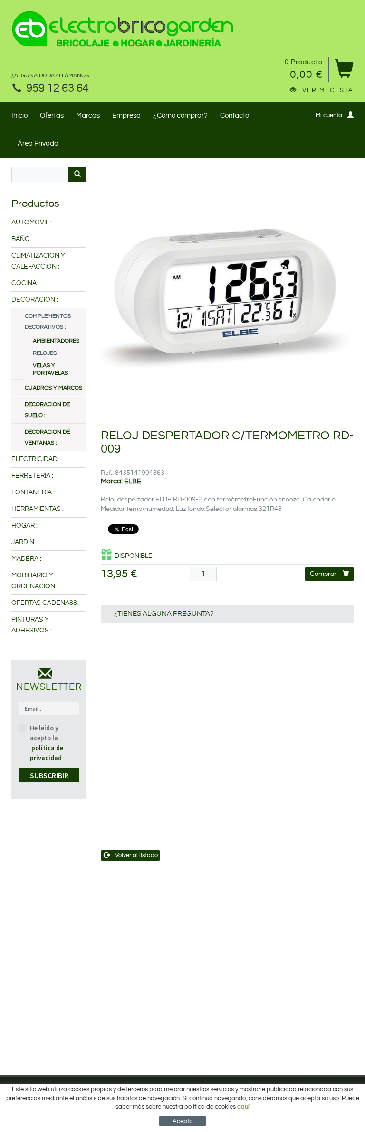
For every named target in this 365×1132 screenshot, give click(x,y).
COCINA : (25, 283)
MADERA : (26, 559)
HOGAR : (24, 525)
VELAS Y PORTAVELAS (50, 369)
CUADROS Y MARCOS (53, 388)
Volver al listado (136, 855)
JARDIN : (24, 542)
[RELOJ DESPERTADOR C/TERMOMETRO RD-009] (227, 293)
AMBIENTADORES (55, 341)
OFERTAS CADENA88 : (45, 603)
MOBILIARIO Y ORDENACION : (34, 581)
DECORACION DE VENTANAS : (47, 437)
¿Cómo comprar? (180, 115)
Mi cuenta (329, 115)
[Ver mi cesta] (344, 71)
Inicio (19, 115)
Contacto (234, 115)
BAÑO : (22, 239)
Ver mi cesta (328, 90)
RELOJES (45, 353)
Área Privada (38, 143)
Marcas (88, 115)
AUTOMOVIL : (31, 222)
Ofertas (52, 115)
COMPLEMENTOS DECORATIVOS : (48, 321)
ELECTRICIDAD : (35, 459)
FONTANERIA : (33, 492)
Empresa (126, 115)
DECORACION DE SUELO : (47, 409)
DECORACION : (34, 300)
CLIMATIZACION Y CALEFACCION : (38, 261)
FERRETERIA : (32, 476)
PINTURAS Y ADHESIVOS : (31, 625)
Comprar (323, 574)
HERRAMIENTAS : (37, 509)
